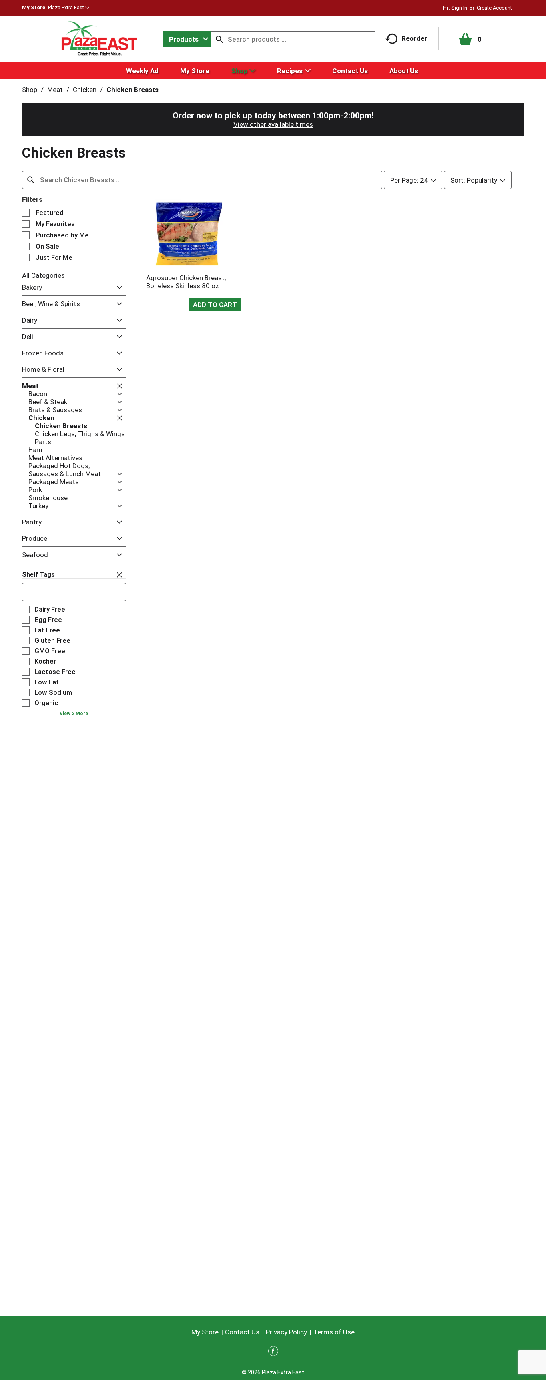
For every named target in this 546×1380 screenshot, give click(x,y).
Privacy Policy (286, 1332)
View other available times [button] (273, 124)
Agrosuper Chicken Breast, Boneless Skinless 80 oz (186, 282)
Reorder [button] (414, 38)
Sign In (459, 8)
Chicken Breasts (132, 90)
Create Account (494, 8)
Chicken (84, 90)
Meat (55, 90)
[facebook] (273, 1352)
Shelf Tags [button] (38, 574)
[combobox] (187, 39)
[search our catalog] (219, 39)
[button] (68, 7)
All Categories (43, 275)
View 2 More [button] (74, 713)
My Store (205, 1332)
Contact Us (242, 1332)
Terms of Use (334, 1332)
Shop (29, 90)
